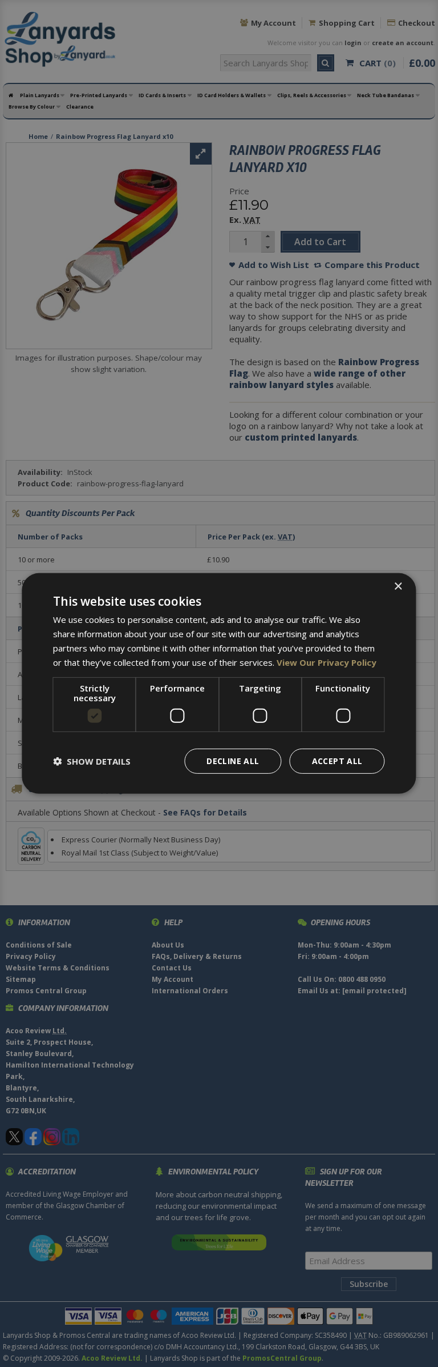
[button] (92, 761)
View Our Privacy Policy (326, 661)
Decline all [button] (232, 761)
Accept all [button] (337, 761)
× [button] (398, 586)
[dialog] (219, 683)
